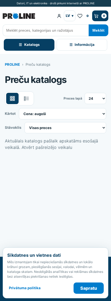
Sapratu (88, 288)
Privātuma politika (25, 288)
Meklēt (98, 30)
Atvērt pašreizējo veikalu (47, 147)
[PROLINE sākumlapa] (27, 16)
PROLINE (12, 64)
